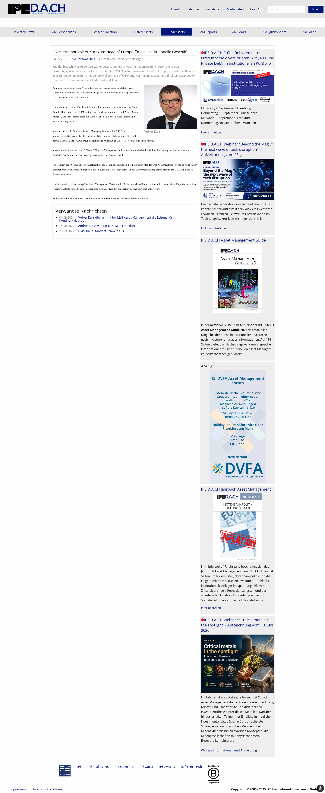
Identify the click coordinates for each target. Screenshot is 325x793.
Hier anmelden (211, 132)
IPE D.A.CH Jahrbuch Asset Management (236, 489)
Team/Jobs (257, 9)
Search (316, 9)
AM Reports (208, 32)
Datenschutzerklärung (48, 789)
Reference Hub (191, 767)
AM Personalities (64, 32)
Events (176, 9)
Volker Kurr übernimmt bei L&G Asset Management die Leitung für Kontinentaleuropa (115, 219)
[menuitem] (24, 31)
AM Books (239, 32)
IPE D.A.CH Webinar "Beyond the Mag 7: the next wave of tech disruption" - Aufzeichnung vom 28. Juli (237, 149)
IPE (79, 767)
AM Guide (309, 32)
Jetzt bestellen (211, 608)
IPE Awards (167, 767)
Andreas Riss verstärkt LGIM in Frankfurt (106, 226)
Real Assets (177, 32)
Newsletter (213, 9)
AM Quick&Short (274, 32)
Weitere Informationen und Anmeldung (229, 750)
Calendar (193, 9)
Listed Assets (143, 32)
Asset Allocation (105, 32)
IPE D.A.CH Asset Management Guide (233, 240)
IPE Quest (146, 767)
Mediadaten (235, 9)
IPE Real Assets (98, 767)
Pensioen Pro (124, 767)
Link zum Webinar (213, 228)
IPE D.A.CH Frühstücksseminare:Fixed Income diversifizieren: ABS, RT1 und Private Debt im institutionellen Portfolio (237, 58)
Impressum (18, 789)
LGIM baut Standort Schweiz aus (101, 231)
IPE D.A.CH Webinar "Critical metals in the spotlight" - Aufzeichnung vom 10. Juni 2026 (237, 625)
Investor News (24, 32)
